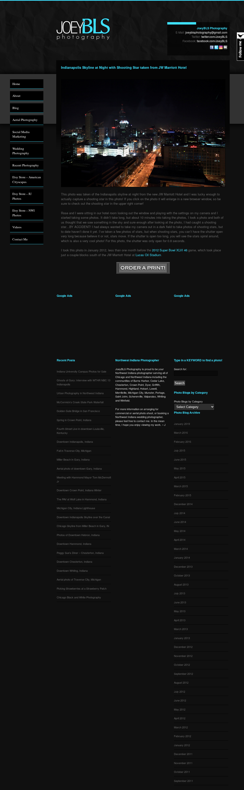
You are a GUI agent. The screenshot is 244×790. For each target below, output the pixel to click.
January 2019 (182, 424)
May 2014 (179, 531)
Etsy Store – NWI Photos (23, 212)
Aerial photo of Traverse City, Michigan (79, 579)
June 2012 (180, 700)
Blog (15, 108)
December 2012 (183, 647)
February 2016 (182, 441)
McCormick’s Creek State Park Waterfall (80, 402)
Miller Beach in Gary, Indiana (73, 459)
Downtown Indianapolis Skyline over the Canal (83, 517)
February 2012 (182, 736)
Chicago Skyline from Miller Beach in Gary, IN (83, 526)
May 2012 (179, 709)
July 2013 (179, 593)
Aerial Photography (25, 120)
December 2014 (183, 504)
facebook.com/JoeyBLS (212, 41)
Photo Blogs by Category (188, 401)
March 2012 (181, 727)
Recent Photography (25, 165)
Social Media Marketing (21, 134)
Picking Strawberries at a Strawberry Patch (82, 588)
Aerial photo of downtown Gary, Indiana (79, 468)
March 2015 (181, 486)
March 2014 (181, 549)
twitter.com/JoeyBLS (214, 37)
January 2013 (182, 638)
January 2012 (182, 745)
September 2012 (183, 674)
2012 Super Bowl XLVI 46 (169, 250)
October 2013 (182, 575)
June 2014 (180, 522)
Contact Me (20, 239)
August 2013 (181, 584)
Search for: (180, 369)
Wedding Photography (20, 150)
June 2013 (180, 602)
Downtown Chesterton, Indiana (74, 561)
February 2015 (182, 495)
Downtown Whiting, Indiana (72, 570)
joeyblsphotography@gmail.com (206, 32)
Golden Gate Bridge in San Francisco (78, 411)
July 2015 (179, 450)
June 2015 (180, 459)
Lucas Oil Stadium (148, 255)
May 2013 (179, 611)
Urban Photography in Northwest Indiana (80, 393)
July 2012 (179, 691)
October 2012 (182, 664)
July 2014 (179, 513)
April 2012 (179, 718)
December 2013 (183, 566)
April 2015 (179, 477)
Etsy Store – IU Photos (22, 196)
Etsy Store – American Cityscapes (26, 179)
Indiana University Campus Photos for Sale (81, 371)
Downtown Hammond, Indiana (74, 544)
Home (16, 84)
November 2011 (183, 763)
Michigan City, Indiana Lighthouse (76, 508)
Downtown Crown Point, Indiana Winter (79, 490)
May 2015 (179, 468)
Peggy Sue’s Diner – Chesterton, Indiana (80, 553)
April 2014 (179, 540)
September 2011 (183, 781)
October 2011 (182, 772)
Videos (16, 227)
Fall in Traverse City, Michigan (74, 450)
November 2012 (183, 656)
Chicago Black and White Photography (79, 597)
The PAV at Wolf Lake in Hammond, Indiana (82, 499)
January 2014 (182, 557)
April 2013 (179, 620)
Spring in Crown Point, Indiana (74, 420)
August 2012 (181, 682)
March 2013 (181, 629)
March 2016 (181, 432)
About (16, 96)
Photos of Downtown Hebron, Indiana (78, 535)
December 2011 (183, 754)
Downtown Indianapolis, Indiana (75, 441)
